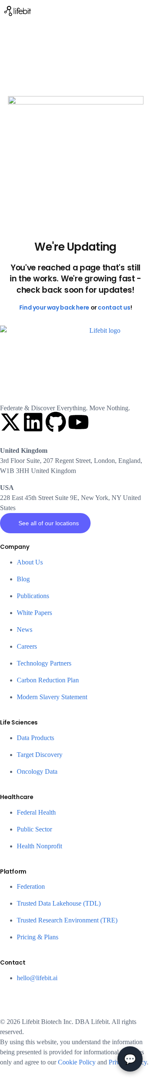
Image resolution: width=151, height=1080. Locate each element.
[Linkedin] (33, 422)
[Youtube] (78, 422)
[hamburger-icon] (141, 10)
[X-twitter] (10, 422)
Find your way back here (54, 307)
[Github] (55, 422)
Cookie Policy (77, 1062)
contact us (114, 307)
